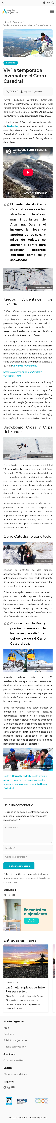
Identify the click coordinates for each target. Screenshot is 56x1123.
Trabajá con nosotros (14, 1046)
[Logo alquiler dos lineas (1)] (10, 11)
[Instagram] (53, 2)
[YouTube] (48, 2)
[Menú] (52, 11)
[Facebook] (44, 2)
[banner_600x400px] (28, 915)
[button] (3, 3)
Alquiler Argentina (33, 91)
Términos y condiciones (15, 1074)
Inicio (6, 1027)
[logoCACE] (41, 1101)
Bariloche (12, 126)
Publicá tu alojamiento (15, 1040)
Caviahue (17, 365)
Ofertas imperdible (13, 1060)
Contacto (8, 1033)
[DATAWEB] (9, 1101)
